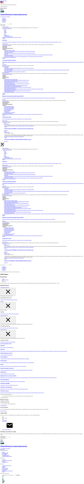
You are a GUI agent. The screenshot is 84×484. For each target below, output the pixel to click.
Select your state (2, 436)
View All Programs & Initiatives (7, 74)
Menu (1, 9)
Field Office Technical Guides (9, 106)
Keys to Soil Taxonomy (8, 109)
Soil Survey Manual (7, 110)
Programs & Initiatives (5, 72)
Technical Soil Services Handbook (9, 112)
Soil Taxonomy (6, 111)
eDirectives (4, 466)
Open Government (5, 469)
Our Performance (5, 453)
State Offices (4, 64)
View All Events (6, 132)
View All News (6, 124)
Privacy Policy (4, 454)
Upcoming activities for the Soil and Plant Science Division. (9, 313)
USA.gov (3, 461)
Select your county (3, 438)
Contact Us (4, 270)
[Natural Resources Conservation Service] (42, 11)
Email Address (4, 475)
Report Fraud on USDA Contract (7, 470)
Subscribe (3, 18)
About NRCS (4, 19)
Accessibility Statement (5, 455)
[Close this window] (8, 292)
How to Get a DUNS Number (9, 108)
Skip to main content (3, 0)
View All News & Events (6, 122)
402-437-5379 (4, 421)
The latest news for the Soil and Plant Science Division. (8, 299)
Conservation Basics (5, 26)
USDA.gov (4, 269)
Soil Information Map (3, 405)
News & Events (4, 120)
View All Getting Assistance (6, 45)
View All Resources (5, 101)
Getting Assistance (5, 43)
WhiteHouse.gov (5, 462)
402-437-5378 (4, 420)
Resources (3, 99)
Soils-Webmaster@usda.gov (6, 429)
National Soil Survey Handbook (9, 230)
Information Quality (5, 452)
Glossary (3, 467)
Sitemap (3, 471)
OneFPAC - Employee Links (6, 465)
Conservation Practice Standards (9, 107)
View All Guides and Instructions (7, 113)
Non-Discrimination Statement (7, 456)
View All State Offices (5, 66)
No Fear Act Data (5, 468)
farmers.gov (4, 20)
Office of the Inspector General (7, 460)
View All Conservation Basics (7, 28)
